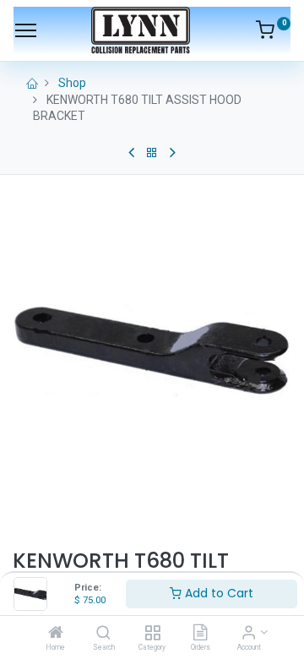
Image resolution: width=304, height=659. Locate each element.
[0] (273, 33)
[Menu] (26, 30)
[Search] (103, 633)
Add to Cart (217, 593)
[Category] (152, 633)
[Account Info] (249, 633)
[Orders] (200, 633)
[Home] (55, 633)
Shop (72, 83)
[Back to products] (152, 153)
